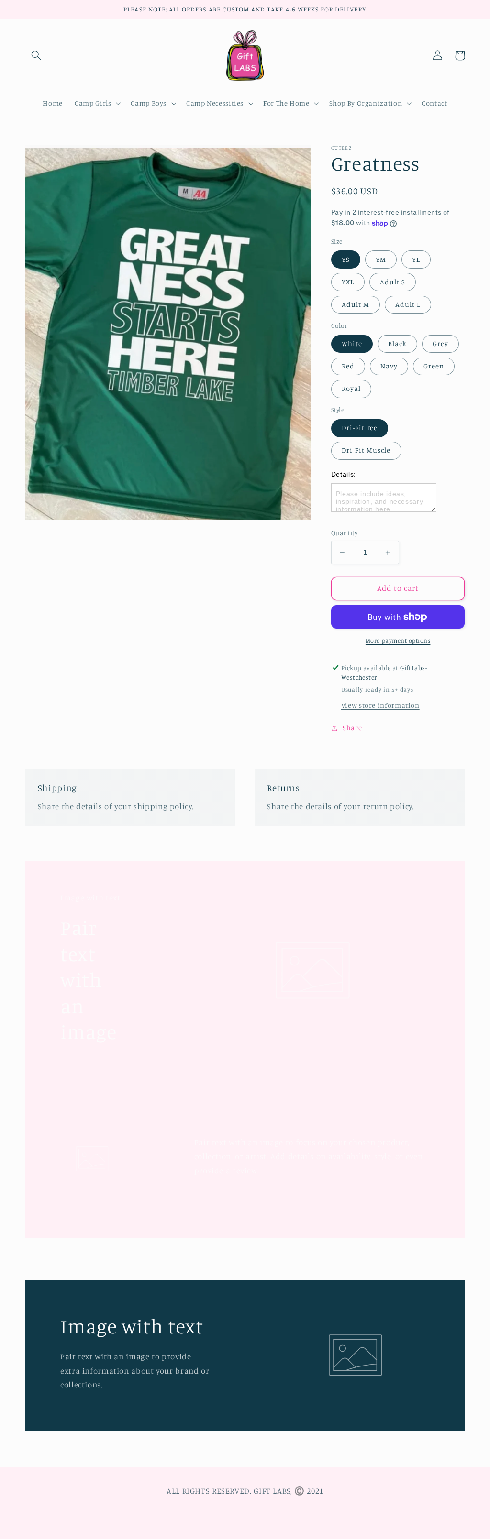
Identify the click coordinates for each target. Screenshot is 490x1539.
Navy (389, 366)
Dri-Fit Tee (360, 427)
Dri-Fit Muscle (366, 450)
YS (346, 259)
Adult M (355, 304)
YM (381, 259)
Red (348, 366)
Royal (351, 388)
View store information (380, 705)
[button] (36, 55)
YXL (348, 282)
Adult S (392, 282)
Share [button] (352, 728)
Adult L (408, 304)
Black (397, 343)
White (352, 343)
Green (433, 366)
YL (416, 259)
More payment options (398, 640)
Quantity (344, 533)
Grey (440, 343)
